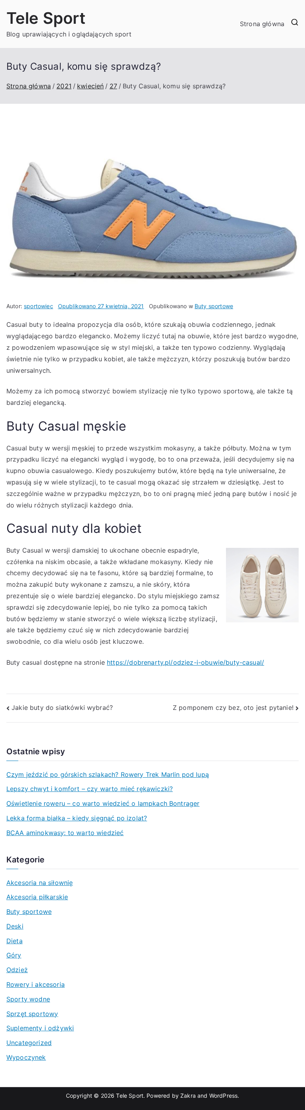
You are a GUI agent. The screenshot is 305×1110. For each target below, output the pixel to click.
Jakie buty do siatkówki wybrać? (62, 707)
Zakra (188, 1095)
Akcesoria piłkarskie (37, 897)
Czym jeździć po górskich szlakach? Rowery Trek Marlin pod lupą (107, 774)
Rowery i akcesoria (35, 984)
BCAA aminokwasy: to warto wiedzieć (65, 833)
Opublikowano (101, 306)
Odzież (17, 970)
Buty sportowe (214, 306)
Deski (14, 926)
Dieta (14, 941)
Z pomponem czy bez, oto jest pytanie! (233, 707)
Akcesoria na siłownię (39, 883)
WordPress (223, 1095)
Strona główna (262, 24)
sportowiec (38, 306)
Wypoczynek (26, 1057)
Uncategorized (29, 1043)
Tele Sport (46, 18)
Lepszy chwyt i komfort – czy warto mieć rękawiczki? (89, 789)
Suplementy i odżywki (40, 1028)
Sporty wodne (28, 999)
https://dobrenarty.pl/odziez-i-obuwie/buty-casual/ (185, 662)
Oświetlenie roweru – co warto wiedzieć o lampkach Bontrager (102, 803)
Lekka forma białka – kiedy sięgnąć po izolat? (76, 818)
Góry (13, 955)
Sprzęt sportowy (32, 1014)
